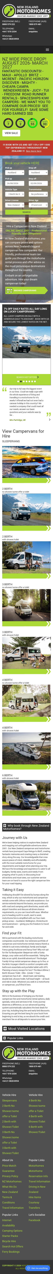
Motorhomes (36, 1165)
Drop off (32, 168)
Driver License (12, 200)
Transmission (35, 189)
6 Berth (7, 775)
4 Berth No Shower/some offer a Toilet (37, 1106)
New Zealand (10, 1191)
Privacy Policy (10, 1176)
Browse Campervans (25, 290)
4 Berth (7, 679)
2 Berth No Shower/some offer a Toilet (10, 1111)
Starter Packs (10, 1235)
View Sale (11, 133)
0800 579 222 (8, 24)
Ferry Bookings (11, 1251)
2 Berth (7, 488)
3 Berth (7, 584)
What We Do (9, 1186)
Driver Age (33, 200)
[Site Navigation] (47, 49)
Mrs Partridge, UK (18, 420)
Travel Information (13, 1207)
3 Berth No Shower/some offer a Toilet (10, 1137)
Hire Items (35, 1197)
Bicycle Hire (9, 1241)
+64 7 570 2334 (9, 31)
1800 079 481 (35, 24)
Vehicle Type (11, 189)
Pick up (8, 168)
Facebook (34, 1220)
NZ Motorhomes (11, 1181)
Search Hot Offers (26, 377)
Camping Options (12, 1230)
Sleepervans (11, 441)
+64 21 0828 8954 (10, 39)
